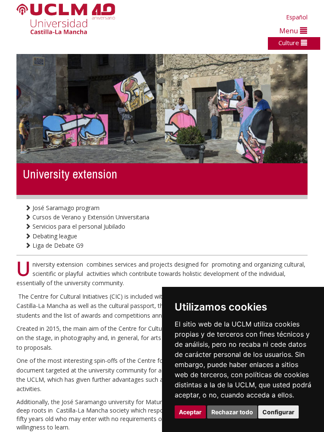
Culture (289, 42)
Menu (289, 30)
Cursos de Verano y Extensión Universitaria (90, 217)
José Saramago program (65, 208)
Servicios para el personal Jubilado (78, 226)
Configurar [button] (278, 412)
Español (297, 17)
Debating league (54, 236)
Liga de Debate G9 (57, 245)
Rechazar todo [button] (232, 412)
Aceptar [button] (190, 412)
